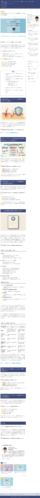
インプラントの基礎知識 (33, 69)
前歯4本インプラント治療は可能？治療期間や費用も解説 (33, 44)
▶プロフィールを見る (6, 458)
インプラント (2, 11)
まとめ (7, 92)
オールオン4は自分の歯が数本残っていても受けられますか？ (33, 34)
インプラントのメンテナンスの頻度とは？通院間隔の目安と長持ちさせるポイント (33, 55)
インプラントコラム (15, 1)
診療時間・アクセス (23, 1)
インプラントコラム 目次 (31, 81)
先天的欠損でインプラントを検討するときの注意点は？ (14, 91)
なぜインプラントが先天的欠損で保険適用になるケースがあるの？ (14, 77)
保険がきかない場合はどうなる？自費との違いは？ (14, 88)
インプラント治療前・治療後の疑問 (33, 73)
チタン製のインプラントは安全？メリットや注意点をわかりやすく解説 (33, 49)
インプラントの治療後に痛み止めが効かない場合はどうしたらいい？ (33, 39)
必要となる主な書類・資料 (12, 82)
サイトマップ (11, 3)
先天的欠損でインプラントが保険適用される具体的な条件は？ (14, 79)
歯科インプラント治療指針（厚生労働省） (13, 363)
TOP (9, 1)
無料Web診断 (31, 1)
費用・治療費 (33, 78)
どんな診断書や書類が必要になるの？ (12, 81)
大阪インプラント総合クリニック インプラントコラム (5, 4)
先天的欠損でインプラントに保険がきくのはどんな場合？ (14, 74)
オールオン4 (33, 76)
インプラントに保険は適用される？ (12, 132)
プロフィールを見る (31, 27)
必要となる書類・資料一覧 (12, 85)
